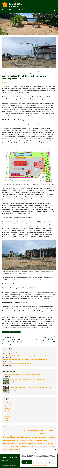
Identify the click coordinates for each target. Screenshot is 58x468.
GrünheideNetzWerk (39, 437)
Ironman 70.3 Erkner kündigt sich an (12, 352)
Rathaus (14, 446)
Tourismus (16, 450)
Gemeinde (7, 407)
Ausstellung (5, 430)
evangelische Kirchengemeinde (21, 434)
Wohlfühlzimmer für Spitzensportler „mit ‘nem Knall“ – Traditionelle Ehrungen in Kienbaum (25, 359)
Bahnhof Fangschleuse (19, 431)
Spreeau (7, 420)
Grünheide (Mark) (9, 409)
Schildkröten (25, 447)
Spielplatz (39, 446)
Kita (16, 443)
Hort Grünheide (21, 440)
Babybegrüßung (11, 430)
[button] (55, 450)
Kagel (6, 413)
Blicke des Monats (9, 405)
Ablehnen (38, 462)
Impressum (45, 465)
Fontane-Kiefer (52, 434)
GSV (7, 440)
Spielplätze (44, 446)
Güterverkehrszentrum (14, 331)
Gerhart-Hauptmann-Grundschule (17, 437)
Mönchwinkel (8, 416)
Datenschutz (39, 465)
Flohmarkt (46, 434)
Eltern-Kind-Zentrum (8, 434)
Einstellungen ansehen (50, 462)
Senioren (34, 447)
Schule (30, 447)
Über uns (11, 457)
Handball (13, 440)
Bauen (26, 431)
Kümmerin (30, 443)
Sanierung (20, 446)
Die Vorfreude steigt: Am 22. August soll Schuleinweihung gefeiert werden (21, 374)
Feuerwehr (39, 434)
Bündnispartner (34, 430)
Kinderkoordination (8, 443)
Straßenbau (6, 449)
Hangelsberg (8, 411)
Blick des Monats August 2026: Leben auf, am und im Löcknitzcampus (28, 379)
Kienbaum (7, 415)
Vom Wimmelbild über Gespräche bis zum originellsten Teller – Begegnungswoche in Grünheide (26, 355)
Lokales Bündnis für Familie (43, 443)
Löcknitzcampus (6, 447)
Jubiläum (26, 440)
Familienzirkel (32, 434)
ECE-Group (44, 431)
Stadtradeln (51, 447)
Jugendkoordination (41, 440)
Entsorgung (5, 331)
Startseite (4, 457)
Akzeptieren (26, 462)
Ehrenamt (50, 431)
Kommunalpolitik (22, 443)
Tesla (10, 450)
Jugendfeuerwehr (32, 440)
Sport (6, 418)
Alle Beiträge (8, 403)
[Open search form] (54, 10)
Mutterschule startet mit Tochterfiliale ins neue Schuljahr (17, 363)
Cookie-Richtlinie (33, 465)
